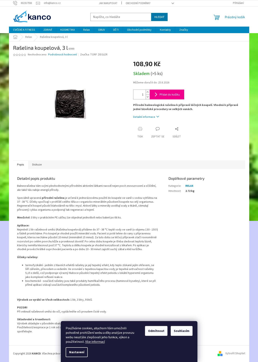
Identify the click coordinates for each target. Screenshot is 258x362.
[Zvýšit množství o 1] (148, 92)
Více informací (95, 342)
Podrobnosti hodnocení (62, 55)
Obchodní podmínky (138, 3)
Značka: (93, 55)
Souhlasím (181, 331)
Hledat (159, 17)
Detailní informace (144, 117)
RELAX (189, 186)
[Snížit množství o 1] (148, 96)
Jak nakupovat (108, 3)
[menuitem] (24, 30)
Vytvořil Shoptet (235, 354)
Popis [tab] (20, 165)
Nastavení (76, 352)
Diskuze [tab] (37, 165)
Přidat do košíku (169, 94)
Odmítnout (156, 331)
